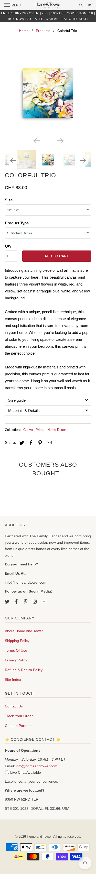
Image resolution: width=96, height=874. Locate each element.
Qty (8, 246)
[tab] (48, 400)
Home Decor (56, 430)
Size (9, 200)
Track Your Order (19, 716)
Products (43, 31)
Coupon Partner (18, 726)
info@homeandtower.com (36, 766)
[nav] (12, 5)
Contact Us (14, 706)
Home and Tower (39, 836)
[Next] (59, 140)
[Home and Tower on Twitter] (7, 601)
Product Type (17, 223)
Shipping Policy (17, 641)
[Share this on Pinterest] (39, 442)
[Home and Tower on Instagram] (35, 601)
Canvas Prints (34, 430)
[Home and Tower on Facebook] (17, 601)
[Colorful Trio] (48, 93)
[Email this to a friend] (49, 442)
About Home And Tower (24, 631)
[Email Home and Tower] (44, 601)
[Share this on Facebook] (30, 442)
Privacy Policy (16, 660)
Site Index (13, 680)
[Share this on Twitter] (21, 442)
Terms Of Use (16, 650)
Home (24, 31)
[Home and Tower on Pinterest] (26, 601)
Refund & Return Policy (23, 670)
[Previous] (36, 140)
